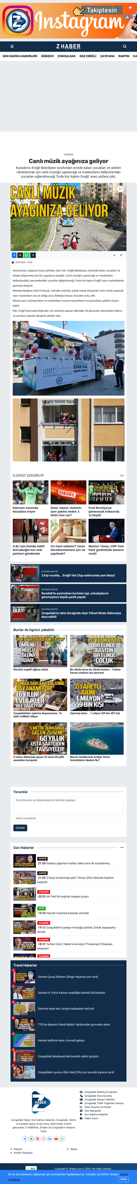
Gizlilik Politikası (23, 1152)
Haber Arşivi (91, 1118)
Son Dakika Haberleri (96, 1114)
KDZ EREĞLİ (88, 56)
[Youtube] (56, 1139)
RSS (32, 1168)
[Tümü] (122, 847)
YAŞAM (68, 154)
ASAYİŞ (42, 858)
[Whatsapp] (62, 1139)
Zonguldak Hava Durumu (98, 1095)
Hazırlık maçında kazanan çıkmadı (63, 913)
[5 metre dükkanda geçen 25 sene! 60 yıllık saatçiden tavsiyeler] (40, 738)
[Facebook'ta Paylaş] (14, 255)
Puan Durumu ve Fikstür (98, 1107)
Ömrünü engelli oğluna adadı (30, 669)
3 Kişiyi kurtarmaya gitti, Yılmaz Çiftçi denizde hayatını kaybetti (75, 880)
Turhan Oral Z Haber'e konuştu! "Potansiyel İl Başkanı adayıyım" (74, 946)
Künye (74, 1149)
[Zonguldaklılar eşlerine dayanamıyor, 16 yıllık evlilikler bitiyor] (40, 694)
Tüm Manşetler (93, 1110)
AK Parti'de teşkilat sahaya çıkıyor (63, 896)
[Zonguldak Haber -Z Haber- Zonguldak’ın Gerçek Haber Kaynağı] (68, 46)
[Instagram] (43, 1139)
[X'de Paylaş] (20, 255)
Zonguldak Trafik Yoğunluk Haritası (104, 1103)
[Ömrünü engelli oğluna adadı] (40, 650)
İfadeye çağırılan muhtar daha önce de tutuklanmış (74, 863)
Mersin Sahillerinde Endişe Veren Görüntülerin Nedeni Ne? (90, 758)
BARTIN (123, 56)
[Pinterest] (37, 1139)
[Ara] (124, 46)
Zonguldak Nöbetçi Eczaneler (101, 1092)
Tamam (123, 1179)
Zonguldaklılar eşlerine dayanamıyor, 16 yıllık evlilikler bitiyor (37, 715)
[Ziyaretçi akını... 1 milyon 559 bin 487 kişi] (97, 694)
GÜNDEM (47, 56)
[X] (31, 1139)
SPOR (41, 908)
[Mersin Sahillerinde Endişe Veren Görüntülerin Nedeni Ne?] (97, 738)
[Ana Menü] (12, 46)
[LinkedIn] (50, 1139)
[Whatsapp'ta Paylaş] (27, 255)
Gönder (20, 827)
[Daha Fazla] (33, 255)
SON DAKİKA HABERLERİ (20, 56)
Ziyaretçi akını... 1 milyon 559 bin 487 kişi (95, 713)
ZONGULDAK (66, 56)
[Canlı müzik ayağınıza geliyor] (69, 217)
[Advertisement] (68, 105)
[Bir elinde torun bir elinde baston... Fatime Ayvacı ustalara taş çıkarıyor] (97, 650)
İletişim (18, 1149)
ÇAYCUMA (107, 56)
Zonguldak (44, 891)
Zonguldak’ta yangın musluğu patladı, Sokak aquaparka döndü (76, 929)
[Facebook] (25, 1139)
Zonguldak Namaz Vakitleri (100, 1099)
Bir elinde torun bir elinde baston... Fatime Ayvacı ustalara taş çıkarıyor (95, 671)
